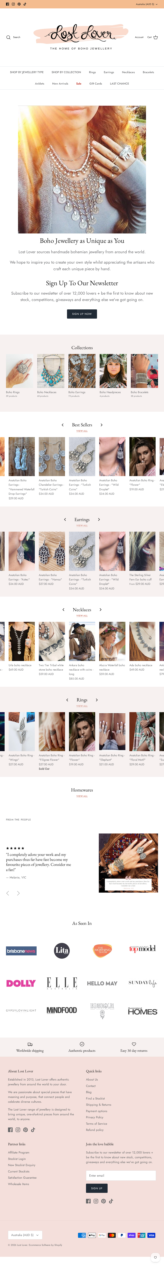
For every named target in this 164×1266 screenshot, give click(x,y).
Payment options (96, 1111)
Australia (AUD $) (145, 4)
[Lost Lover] (81, 37)
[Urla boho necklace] (22, 641)
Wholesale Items (18, 1184)
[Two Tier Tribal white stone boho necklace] (52, 641)
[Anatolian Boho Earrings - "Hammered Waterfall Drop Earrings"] (22, 456)
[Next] (18, 893)
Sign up (96, 1188)
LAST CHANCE (119, 84)
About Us (92, 1079)
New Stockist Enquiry (21, 1165)
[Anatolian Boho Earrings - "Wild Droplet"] (112, 456)
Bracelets (148, 72)
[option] (82, 860)
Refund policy (95, 1130)
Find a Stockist (95, 1098)
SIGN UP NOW (82, 314)
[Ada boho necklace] (142, 641)
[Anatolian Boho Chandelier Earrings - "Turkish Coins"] (52, 456)
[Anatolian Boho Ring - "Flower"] (142, 456)
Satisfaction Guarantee (22, 1177)
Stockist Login (17, 1159)
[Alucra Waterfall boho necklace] (112, 641)
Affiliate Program (18, 1152)
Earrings (109, 72)
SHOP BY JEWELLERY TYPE (27, 72)
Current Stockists (18, 1171)
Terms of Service (96, 1123)
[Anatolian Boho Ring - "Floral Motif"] (142, 731)
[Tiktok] (24, 4)
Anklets (39, 84)
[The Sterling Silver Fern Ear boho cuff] (142, 551)
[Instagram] (13, 4)
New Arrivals (60, 84)
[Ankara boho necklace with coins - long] (82, 641)
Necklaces (128, 72)
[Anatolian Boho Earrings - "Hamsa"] (52, 551)
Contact (91, 1086)
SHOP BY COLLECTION (66, 72)
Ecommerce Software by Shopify (45, 1245)
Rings (92, 72)
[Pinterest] (19, 4)
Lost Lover (22, 1245)
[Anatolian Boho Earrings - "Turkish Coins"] (82, 456)
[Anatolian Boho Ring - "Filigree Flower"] (52, 731)
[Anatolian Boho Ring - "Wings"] (22, 731)
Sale (78, 84)
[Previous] (7, 893)
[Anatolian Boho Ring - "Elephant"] (112, 731)
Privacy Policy (94, 1117)
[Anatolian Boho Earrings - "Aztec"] (22, 551)
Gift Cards (95, 84)
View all (82, 431)
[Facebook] (7, 4)
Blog (89, 1092)
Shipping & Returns (98, 1105)
